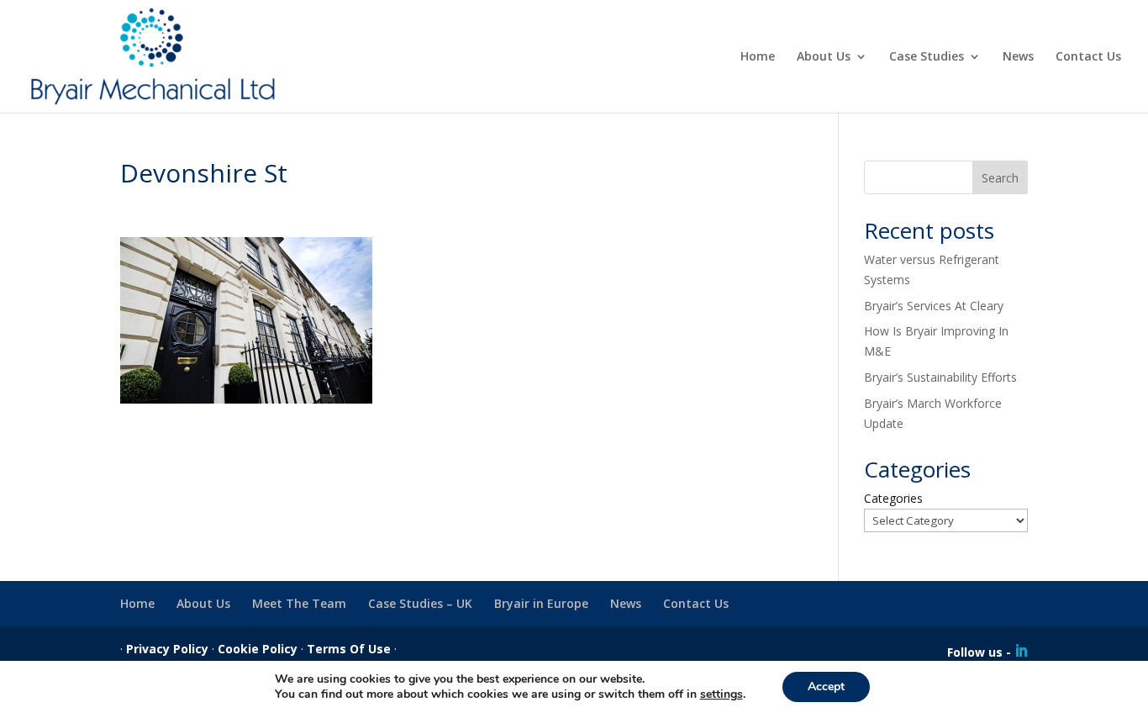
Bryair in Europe (541, 603)
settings (721, 694)
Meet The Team (299, 603)
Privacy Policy (167, 649)
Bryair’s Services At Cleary (933, 306)
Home (757, 57)
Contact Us (1088, 57)
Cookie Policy (258, 649)
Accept (826, 687)
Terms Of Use (349, 649)
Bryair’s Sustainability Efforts (940, 377)
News (1018, 57)
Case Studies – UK (420, 603)
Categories (893, 498)
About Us (823, 57)
